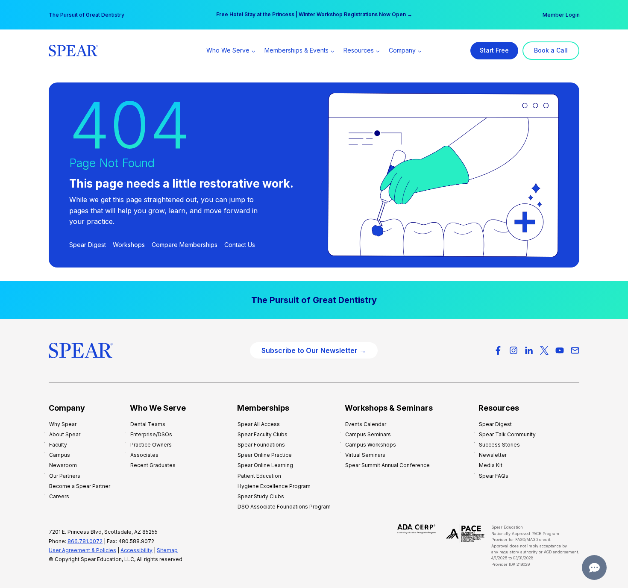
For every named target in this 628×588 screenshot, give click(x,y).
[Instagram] (513, 350)
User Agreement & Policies (82, 550)
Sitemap (167, 550)
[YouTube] (559, 350)
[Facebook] (498, 350)
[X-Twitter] (544, 350)
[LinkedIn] (529, 350)
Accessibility (136, 550)
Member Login (561, 15)
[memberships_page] (314, 300)
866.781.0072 (85, 541)
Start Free (494, 50)
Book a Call (551, 50)
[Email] (575, 350)
